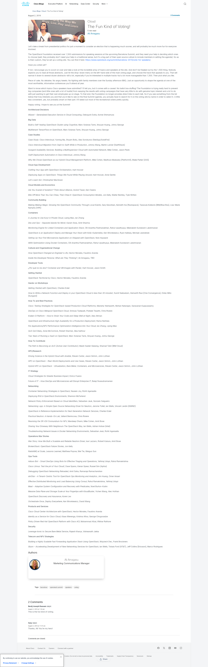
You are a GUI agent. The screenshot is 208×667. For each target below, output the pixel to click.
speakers (68, 587)
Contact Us (41, 648)
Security (96, 4)
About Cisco (30, 648)
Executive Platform (55, 4)
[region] (32, 660)
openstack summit (56, 587)
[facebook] (158, 648)
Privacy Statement (10, 663)
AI (66, 4)
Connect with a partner (65, 648)
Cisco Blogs (39, 4)
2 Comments (175, 15)
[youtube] (175, 648)
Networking (73, 4)
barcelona (43, 587)
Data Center (85, 4)
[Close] (61, 657)
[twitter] (164, 648)
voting (76, 587)
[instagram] (181, 648)
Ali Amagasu (94, 34)
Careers (51, 648)
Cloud (44, 11)
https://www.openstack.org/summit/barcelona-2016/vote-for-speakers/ (118, 60)
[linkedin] (170, 648)
